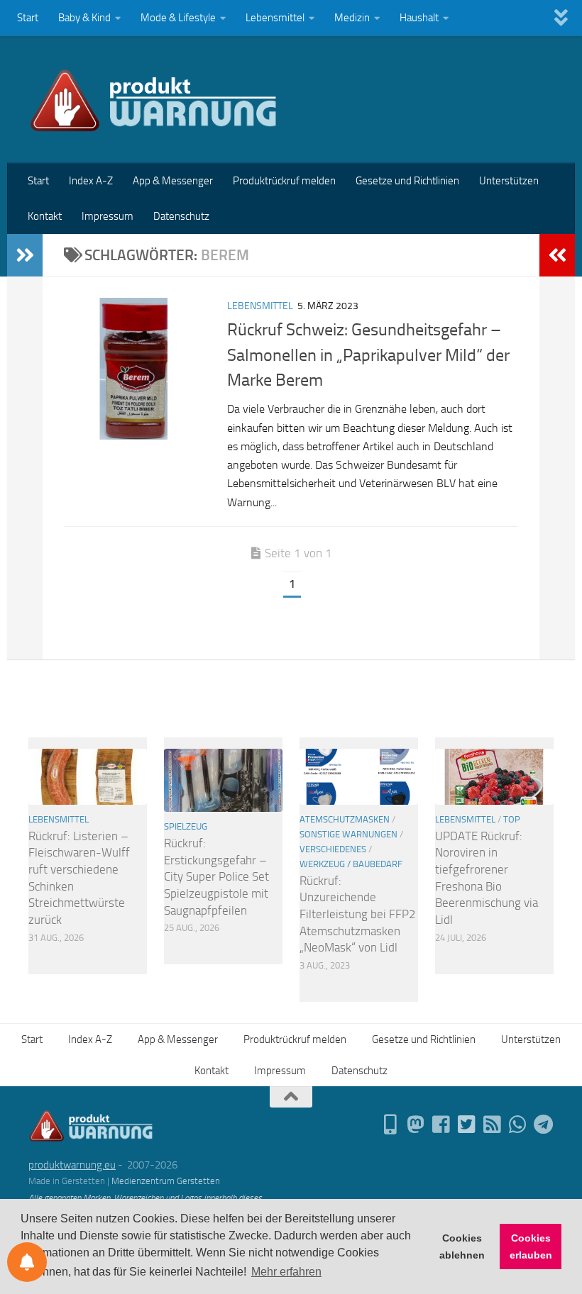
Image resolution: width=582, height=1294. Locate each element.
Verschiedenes (333, 849)
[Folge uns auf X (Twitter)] (467, 1124)
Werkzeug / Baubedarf (351, 864)
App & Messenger (173, 180)
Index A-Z (91, 180)
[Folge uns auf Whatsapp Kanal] (518, 1124)
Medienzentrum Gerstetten (165, 1181)
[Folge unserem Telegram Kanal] (544, 1124)
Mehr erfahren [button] (286, 1272)
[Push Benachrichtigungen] (27, 1262)
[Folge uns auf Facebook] (441, 1124)
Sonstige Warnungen (348, 834)
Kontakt (45, 216)
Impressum (107, 216)
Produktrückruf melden (284, 180)
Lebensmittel (275, 17)
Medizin (352, 17)
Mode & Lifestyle (178, 17)
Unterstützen (509, 180)
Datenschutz (181, 216)
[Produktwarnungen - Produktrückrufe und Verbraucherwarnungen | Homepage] (153, 99)
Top (511, 819)
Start (27, 17)
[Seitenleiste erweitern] (25, 255)
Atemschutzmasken (345, 819)
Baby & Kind (84, 17)
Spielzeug (185, 826)
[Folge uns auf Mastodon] (416, 1124)
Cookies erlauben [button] (531, 1246)
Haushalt (419, 17)
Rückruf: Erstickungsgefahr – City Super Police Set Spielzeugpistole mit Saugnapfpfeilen (216, 876)
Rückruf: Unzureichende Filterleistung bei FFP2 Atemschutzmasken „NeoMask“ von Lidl (358, 914)
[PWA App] (390, 1124)
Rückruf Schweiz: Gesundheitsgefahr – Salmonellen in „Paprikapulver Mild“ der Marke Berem (368, 355)
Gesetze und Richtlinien (407, 180)
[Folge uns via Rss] (493, 1124)
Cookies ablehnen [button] (462, 1246)
